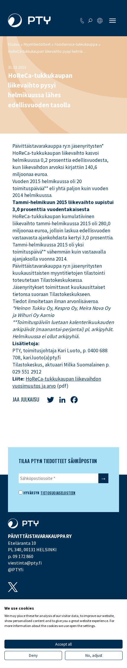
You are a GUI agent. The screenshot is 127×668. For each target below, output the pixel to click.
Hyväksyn (30, 493)
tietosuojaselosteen (57, 492)
